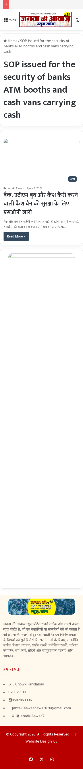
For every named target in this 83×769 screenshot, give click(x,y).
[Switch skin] (77, 21)
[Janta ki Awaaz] (45, 19)
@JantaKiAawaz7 (30, 715)
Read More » (16, 236)
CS (55, 741)
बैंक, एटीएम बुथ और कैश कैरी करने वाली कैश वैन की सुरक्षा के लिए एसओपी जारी (41, 203)
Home (12, 40)
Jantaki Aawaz (15, 188)
